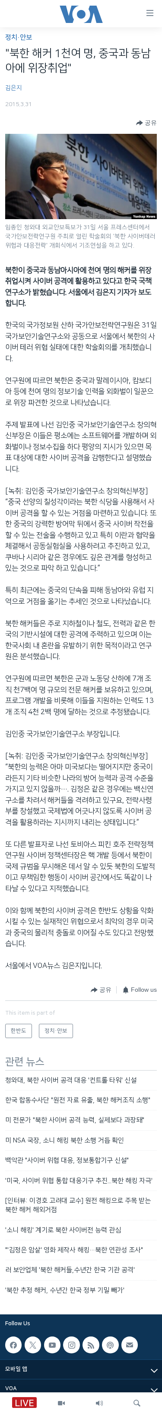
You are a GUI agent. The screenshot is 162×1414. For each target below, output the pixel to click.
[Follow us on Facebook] (13, 1344)
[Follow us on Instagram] (71, 1344)
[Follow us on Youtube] (52, 1344)
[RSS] (91, 1344)
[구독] (129, 1344)
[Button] (146, 123)
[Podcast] (110, 1344)
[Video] (61, 1403)
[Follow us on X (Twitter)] (33, 1344)
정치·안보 (18, 37)
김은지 (13, 87)
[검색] (137, 1403)
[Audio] (99, 1403)
